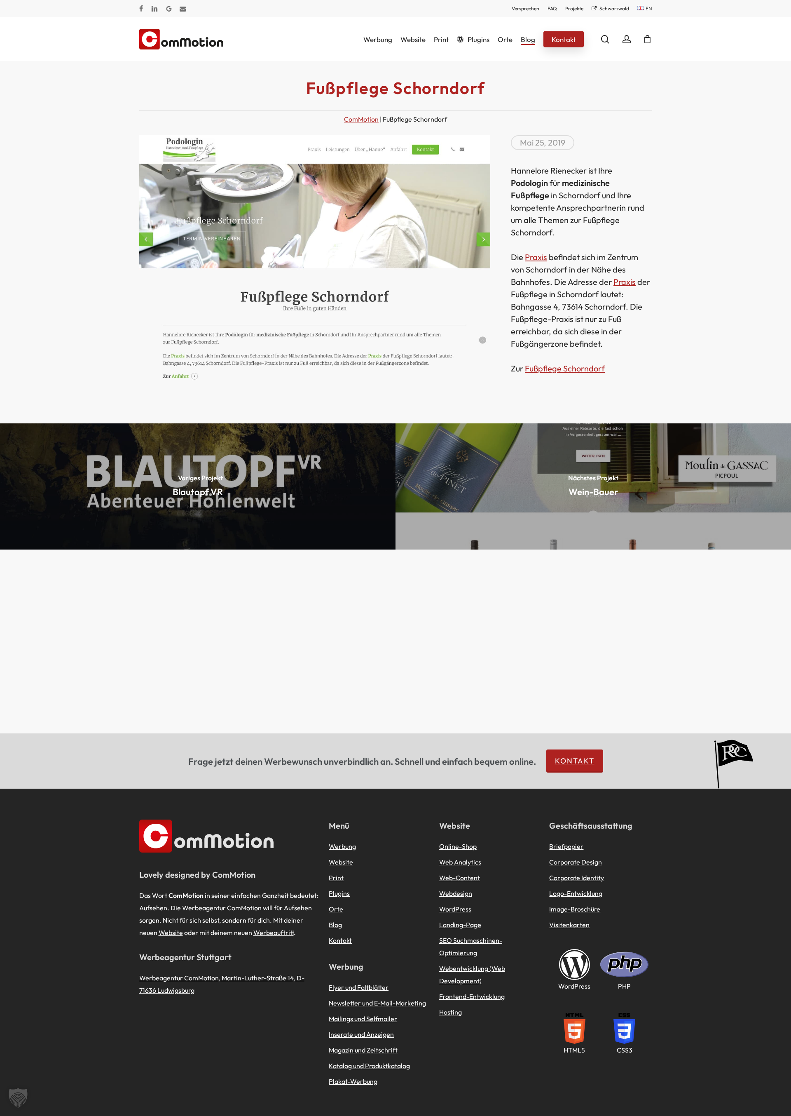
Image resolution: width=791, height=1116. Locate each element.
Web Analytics (460, 862)
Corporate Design (575, 862)
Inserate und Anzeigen (361, 1034)
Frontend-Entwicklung (472, 996)
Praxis (536, 257)
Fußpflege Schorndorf (565, 368)
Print (336, 878)
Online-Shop (458, 846)
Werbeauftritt (273, 932)
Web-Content (459, 878)
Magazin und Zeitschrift (363, 1050)
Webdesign (455, 893)
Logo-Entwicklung (575, 893)
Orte (336, 909)
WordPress (455, 909)
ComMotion (361, 119)
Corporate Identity (576, 878)
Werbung (342, 846)
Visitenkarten (569, 925)
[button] (18, 1098)
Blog (335, 925)
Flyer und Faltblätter (358, 987)
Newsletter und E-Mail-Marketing (377, 1003)
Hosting (450, 1012)
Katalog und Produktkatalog (369, 1066)
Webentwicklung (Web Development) (472, 974)
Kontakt (574, 761)
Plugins (339, 893)
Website (171, 932)
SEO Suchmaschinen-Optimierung (470, 946)
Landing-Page (460, 925)
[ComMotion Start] (149, 39)
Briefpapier (566, 846)
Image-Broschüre (574, 909)
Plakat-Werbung (353, 1081)
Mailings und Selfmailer (363, 1019)
